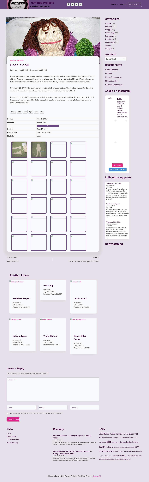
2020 (127, 434)
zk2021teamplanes (109, 459)
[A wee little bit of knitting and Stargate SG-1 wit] (122, 157)
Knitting (20, 60)
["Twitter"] (72, 4)
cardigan (116, 438)
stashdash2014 (119, 451)
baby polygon (20, 336)
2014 (102, 433)
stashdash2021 (103, 456)
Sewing (108, 45)
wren (126, 456)
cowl (131, 437)
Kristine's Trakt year (112, 204)
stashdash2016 (137, 451)
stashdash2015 (128, 451)
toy (41, 112)
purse (127, 447)
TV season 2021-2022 (113, 222)
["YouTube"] (80, 4)
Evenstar (108, 73)
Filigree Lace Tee (111, 81)
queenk (131, 447)
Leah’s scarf (80, 298)
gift (25, 112)
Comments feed (13, 439)
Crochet (108, 23)
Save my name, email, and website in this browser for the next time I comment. (35, 413)
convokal (121, 437)
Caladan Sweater (111, 69)
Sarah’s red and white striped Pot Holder (84, 259)
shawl (102, 451)
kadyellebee (132, 442)
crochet (135, 438)
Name (10, 407)
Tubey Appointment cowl (63, 454)
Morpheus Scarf (13, 259)
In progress (109, 36)
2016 (114, 433)
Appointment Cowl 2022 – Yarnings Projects (71, 451)
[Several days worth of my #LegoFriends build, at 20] (122, 124)
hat (119, 442)
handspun (114, 442)
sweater (117, 455)
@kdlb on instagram (117, 90)
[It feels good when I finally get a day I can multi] (111, 135)
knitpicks (114, 447)
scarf (136, 446)
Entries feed (11, 436)
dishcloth (102, 442)
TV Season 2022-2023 (113, 183)
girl (30, 112)
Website (74, 407)
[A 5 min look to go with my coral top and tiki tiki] (111, 124)
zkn (116, 459)
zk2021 (101, 459)
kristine (14, 70)
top (123, 455)
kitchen (108, 447)
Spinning (108, 48)
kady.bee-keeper (21, 298)
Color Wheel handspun (114, 85)
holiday (123, 442)
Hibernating (109, 33)
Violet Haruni (50, 336)
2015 (108, 433)
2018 (124, 434)
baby (101, 437)
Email (41, 407)
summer (110, 456)
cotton (126, 438)
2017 (119, 433)
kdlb (108, 177)
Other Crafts (110, 42)
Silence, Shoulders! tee (113, 77)
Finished (13, 60)
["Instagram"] (68, 4)
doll (19, 112)
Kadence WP (97, 476)
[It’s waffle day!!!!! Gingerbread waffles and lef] (122, 135)
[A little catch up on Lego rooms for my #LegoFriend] (111, 146)
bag (105, 438)
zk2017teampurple (135, 456)
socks (110, 451)
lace (118, 447)
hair (36, 112)
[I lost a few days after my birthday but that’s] (122, 146)
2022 (135, 434)
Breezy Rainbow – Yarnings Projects (68, 435)
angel (13, 112)
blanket (109, 438)
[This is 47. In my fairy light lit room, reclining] (111, 157)
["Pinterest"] (76, 4)
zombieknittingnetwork (123, 459)
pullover (122, 447)
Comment (12, 380)
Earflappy (48, 285)
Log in (9, 433)
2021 (131, 434)
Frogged (108, 30)
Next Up (123, 4)
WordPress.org (12, 442)
